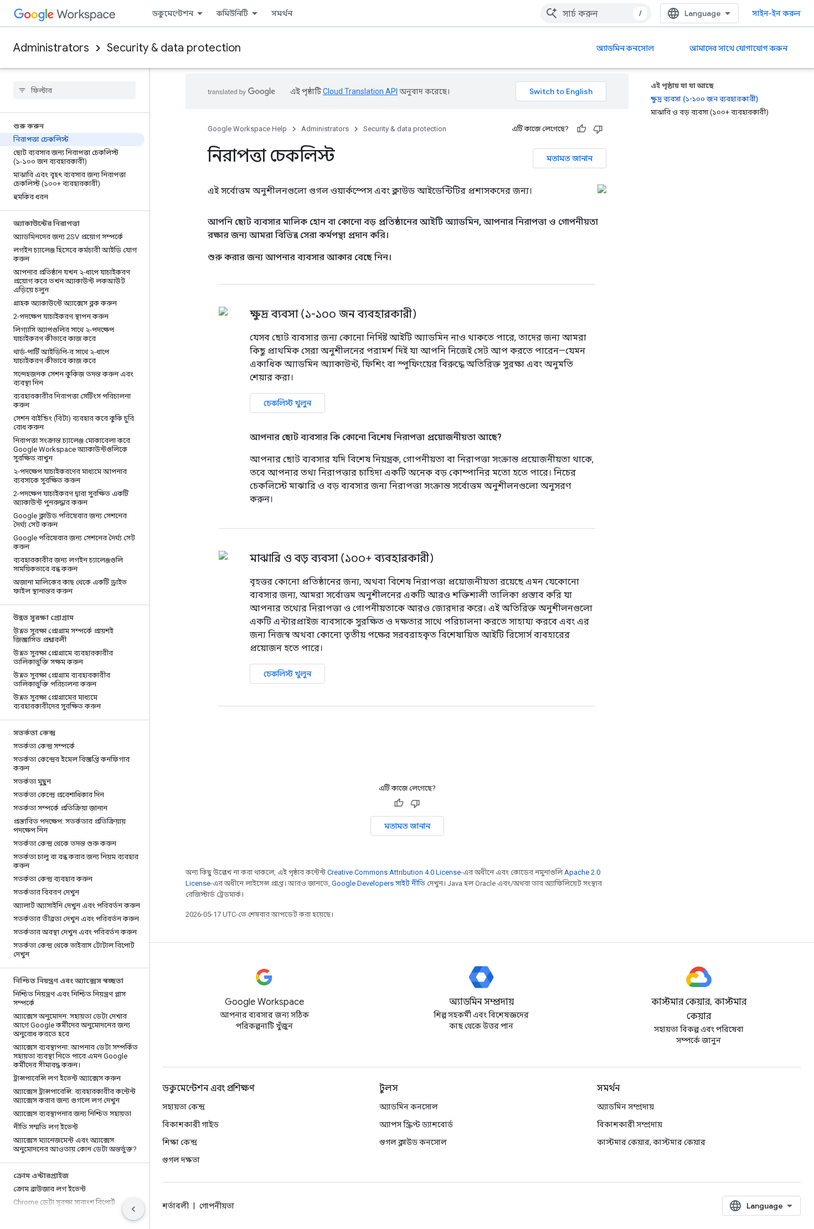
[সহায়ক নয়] (598, 129)
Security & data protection (174, 48)
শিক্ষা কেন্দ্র (179, 1142)
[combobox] (595, 13)
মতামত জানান (570, 158)
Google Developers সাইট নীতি (378, 883)
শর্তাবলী (175, 1205)
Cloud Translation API (360, 91)
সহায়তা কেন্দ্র (183, 1106)
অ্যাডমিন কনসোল (625, 48)
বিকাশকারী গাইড (190, 1124)
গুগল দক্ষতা (181, 1159)
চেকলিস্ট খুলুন (287, 403)
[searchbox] (74, 90)
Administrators (51, 48)
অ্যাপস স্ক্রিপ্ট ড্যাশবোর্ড (416, 1124)
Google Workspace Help (247, 129)
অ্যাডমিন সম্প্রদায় (625, 1106)
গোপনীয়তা (216, 1205)
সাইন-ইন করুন (776, 13)
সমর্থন (281, 13)
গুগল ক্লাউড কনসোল (413, 1142)
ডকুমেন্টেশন (172, 13)
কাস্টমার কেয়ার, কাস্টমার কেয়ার (651, 1142)
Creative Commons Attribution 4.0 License (394, 872)
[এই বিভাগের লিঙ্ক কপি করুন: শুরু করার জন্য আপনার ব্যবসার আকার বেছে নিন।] (405, 257)
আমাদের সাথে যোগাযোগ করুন (738, 48)
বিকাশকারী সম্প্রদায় (629, 1124)
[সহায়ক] (581, 129)
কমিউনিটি (232, 13)
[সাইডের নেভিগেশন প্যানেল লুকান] (133, 1209)
